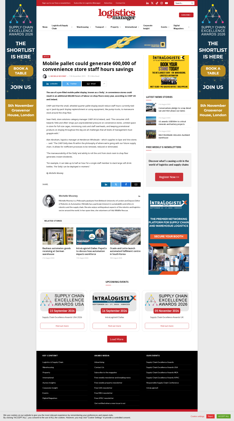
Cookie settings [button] (197, 416)
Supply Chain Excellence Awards (160, 362)
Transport (99, 27)
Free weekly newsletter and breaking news (112, 377)
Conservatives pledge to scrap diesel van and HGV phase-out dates (175, 109)
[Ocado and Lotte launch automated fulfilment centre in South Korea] (125, 236)
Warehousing (83, 27)
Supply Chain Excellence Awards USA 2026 (62, 317)
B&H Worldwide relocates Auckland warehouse (174, 136)
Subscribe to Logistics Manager (87, 3)
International (131, 27)
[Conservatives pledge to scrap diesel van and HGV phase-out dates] (151, 107)
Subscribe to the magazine (105, 372)
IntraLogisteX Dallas (114, 317)
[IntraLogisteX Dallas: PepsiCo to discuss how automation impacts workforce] (91, 236)
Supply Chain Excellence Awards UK (167, 317)
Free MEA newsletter (103, 393)
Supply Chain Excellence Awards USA (162, 367)
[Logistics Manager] (117, 15)
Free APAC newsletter (104, 398)
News (45, 27)
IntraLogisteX (152, 388)
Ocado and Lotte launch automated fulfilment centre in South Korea (125, 251)
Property (114, 27)
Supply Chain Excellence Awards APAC (162, 377)
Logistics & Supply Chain (60, 27)
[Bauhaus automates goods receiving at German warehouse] (58, 236)
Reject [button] (210, 416)
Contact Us (120, 3)
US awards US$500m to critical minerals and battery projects (172, 122)
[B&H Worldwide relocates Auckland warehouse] (151, 134)
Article (46, 57)
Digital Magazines (178, 27)
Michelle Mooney (58, 76)
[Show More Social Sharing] (104, 83)
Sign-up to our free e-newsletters (56, 3)
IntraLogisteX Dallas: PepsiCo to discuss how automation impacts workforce (91, 251)
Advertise (108, 3)
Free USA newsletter (103, 388)
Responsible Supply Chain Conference (162, 383)
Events (164, 27)
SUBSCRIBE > (186, 15)
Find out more (62, 326)
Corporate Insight (147, 27)
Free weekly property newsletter (108, 383)
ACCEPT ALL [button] (223, 416)
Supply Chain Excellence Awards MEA (162, 372)
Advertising (99, 362)
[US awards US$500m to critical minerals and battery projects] (151, 121)
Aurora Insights (49, 383)
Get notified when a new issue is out (109, 403)
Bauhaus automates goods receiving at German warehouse (57, 251)
